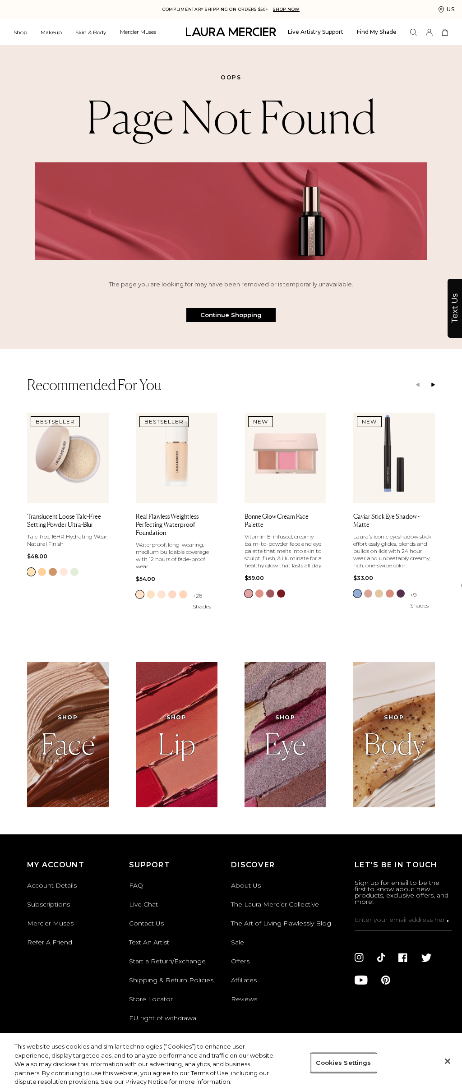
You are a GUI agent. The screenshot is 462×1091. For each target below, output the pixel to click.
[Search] (413, 32)
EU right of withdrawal (163, 1018)
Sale (237, 942)
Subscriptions (48, 904)
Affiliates (244, 980)
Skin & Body (90, 32)
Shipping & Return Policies (171, 980)
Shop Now (286, 9)
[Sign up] (448, 921)
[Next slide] (433, 385)
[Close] (447, 1061)
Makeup (51, 32)
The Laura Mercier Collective (275, 904)
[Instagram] (359, 957)
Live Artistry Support (315, 31)
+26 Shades (202, 601)
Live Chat (143, 904)
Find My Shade (377, 31)
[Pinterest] (385, 980)
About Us (246, 885)
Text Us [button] (455, 308)
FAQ (136, 885)
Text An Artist (149, 942)
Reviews (244, 999)
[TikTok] (381, 957)
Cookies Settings (343, 1062)
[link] (31, 572)
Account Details (52, 885)
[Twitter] (426, 957)
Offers (240, 961)
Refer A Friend (49, 942)
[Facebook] (402, 957)
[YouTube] (361, 980)
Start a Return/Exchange (167, 961)
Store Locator (151, 999)
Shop (20, 32)
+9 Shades (419, 600)
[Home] (231, 32)
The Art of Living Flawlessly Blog (281, 923)
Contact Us (146, 923)
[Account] (429, 32)
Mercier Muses (138, 31)
